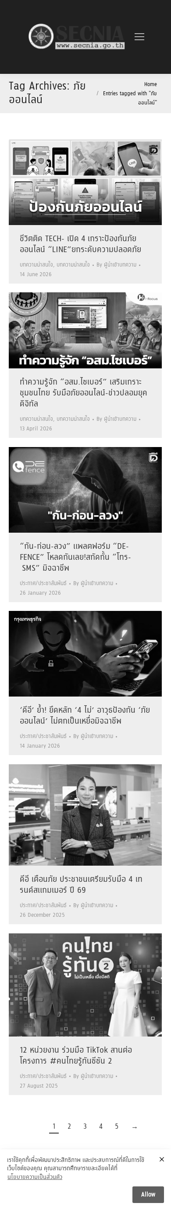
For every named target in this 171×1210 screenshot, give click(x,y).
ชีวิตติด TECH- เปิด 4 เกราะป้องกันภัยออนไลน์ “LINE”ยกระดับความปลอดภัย (80, 244)
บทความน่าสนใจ (36, 265)
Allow (148, 1195)
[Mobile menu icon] (139, 36)
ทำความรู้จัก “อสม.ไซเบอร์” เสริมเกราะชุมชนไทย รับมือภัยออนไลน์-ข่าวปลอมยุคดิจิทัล (83, 393)
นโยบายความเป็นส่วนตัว (34, 1177)
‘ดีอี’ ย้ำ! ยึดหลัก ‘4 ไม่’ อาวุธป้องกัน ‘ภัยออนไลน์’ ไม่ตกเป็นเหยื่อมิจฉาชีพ (85, 716)
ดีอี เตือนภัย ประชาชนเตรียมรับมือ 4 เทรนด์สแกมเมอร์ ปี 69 (81, 885)
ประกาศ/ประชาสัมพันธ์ (43, 583)
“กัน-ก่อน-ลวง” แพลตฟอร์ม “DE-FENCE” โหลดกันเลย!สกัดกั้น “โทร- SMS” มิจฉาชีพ (75, 557)
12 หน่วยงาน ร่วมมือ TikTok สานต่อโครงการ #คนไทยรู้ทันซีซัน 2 (76, 1056)
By (116, 265)
